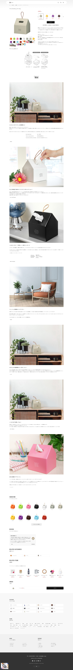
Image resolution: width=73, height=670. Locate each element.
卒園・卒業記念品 (40, 626)
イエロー (47, 18)
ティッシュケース (14, 555)
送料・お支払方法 (53, 643)
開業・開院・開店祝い (12, 261)
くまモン (54, 611)
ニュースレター (25, 643)
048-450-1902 (32, 656)
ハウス (40, 555)
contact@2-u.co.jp (42, 656)
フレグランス (27, 611)
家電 (53, 608)
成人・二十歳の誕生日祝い (24, 626)
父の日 (11, 374)
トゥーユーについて (40, 647)
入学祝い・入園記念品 (45, 626)
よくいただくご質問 (53, 644)
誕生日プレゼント (12, 623)
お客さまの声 (11, 644)
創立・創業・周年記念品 (13, 197)
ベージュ (41, 18)
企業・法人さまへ (25, 644)
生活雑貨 (13, 608)
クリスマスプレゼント (22, 628)
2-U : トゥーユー (11, 2)
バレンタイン (29, 626)
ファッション (14, 611)
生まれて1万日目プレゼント (13, 626)
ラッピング (40, 644)
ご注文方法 (40, 643)
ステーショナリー (28, 608)
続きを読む (33, 544)
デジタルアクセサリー (42, 608)
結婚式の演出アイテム (18, 623)
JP (36, 666)
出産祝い (27, 623)
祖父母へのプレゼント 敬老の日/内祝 (14, 628)
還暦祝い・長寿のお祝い (37, 623)
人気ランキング (12, 643)
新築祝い (11, 141)
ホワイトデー (34, 626)
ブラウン (59, 18)
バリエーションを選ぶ (36, 524)
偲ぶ (18, 626)
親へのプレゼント (54, 623)
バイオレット (52, 18)
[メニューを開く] (63, 2)
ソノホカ (41, 611)
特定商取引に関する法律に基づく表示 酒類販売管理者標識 (36, 658)
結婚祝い (11, 319)
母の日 (50, 626)
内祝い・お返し (31, 623)
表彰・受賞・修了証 (60, 623)
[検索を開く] (58, 2)
